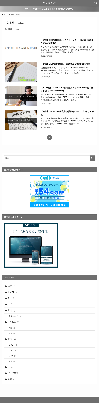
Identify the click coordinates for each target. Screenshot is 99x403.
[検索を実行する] (92, 158)
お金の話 (13, 321)
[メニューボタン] (3, 3)
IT (10, 366)
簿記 (12, 361)
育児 (11, 310)
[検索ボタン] (96, 3)
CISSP (13, 344)
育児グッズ (15, 316)
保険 (12, 327)
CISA (12, 355)
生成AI (12, 292)
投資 (12, 333)
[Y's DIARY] (49, 3)
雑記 (11, 286)
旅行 (11, 304)
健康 (11, 379)
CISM (12, 350)
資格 (9, 29)
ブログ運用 (14, 373)
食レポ (12, 298)
